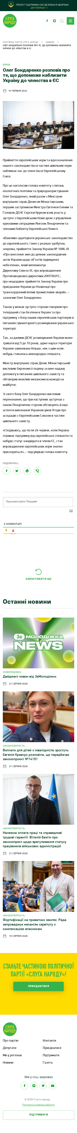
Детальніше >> (39, 8)
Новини (50, 42)
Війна (6, 65)
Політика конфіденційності (38, 1104)
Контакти (49, 1041)
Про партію (10, 1041)
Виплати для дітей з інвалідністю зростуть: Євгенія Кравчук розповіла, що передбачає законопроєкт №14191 (36, 755)
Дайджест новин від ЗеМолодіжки (29, 677)
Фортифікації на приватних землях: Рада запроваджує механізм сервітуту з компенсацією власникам (34, 924)
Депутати (9, 1048)
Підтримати (51, 1055)
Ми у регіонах (12, 1055)
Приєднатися (38, 986)
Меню (70, 21)
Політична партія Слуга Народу (20, 42)
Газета (48, 1063)
